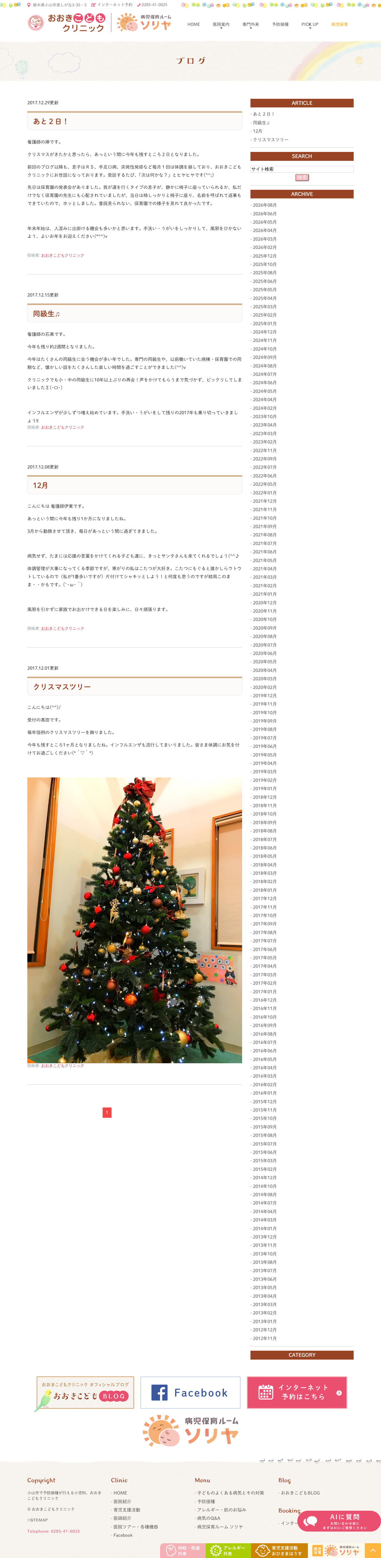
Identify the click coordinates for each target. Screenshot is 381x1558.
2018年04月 (265, 865)
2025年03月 (265, 306)
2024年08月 (265, 366)
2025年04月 (265, 298)
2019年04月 (265, 763)
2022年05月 (265, 484)
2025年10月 (265, 264)
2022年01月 (265, 493)
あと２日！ (51, 121)
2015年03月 (265, 1160)
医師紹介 (122, 1518)
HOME (120, 1493)
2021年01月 (265, 594)
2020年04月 (265, 670)
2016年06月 (265, 1050)
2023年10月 (265, 416)
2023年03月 (265, 433)
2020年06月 (265, 653)
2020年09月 (265, 628)
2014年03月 (265, 1220)
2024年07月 (265, 374)
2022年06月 (265, 476)
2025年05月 (265, 289)
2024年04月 (265, 399)
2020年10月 (265, 619)
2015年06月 (265, 1152)
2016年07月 (265, 1042)
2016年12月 (265, 1000)
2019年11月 (265, 704)
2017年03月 (265, 975)
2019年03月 (265, 771)
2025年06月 (265, 281)
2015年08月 (265, 1135)
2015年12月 (265, 1101)
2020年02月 (265, 687)
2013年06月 (265, 1279)
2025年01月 (265, 323)
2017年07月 (265, 941)
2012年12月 (265, 1330)
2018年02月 (265, 881)
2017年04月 (265, 966)
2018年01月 (265, 890)
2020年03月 (265, 678)
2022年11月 (265, 450)
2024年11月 (265, 340)
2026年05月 (265, 222)
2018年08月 (265, 831)
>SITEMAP (37, 1520)
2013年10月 (265, 1254)
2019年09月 (265, 721)
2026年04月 (265, 230)
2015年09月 (265, 1127)
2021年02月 (265, 586)
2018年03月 (265, 873)
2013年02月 (265, 1313)
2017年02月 (265, 983)
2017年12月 (265, 898)
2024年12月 (265, 332)
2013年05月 (265, 1287)
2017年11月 (265, 907)
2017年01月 (265, 992)
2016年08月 (265, 1034)
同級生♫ (46, 313)
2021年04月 (265, 569)
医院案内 (221, 24)
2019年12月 (265, 695)
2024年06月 (265, 382)
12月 (41, 485)
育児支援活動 (127, 1510)
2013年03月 (265, 1304)
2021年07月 (265, 543)
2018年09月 (265, 822)
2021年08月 (265, 535)
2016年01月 (265, 1093)
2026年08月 (265, 205)
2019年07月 (265, 738)
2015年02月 (265, 1169)
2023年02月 (265, 442)
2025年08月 (265, 272)
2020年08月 (265, 636)
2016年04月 (265, 1067)
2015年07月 (265, 1144)
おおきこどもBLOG (300, 1493)
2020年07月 (265, 645)
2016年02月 (265, 1084)
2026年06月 (265, 213)
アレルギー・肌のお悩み (221, 1510)
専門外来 (250, 24)
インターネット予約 (114, 5)
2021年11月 (265, 509)
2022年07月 (265, 467)
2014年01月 (265, 1228)
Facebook (123, 1535)
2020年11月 (265, 611)
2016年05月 (265, 1059)
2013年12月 (265, 1237)
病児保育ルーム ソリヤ (220, 1527)
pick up (310, 24)
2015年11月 (265, 1110)
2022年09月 (265, 459)
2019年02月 (265, 780)
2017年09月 (265, 924)
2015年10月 (265, 1118)
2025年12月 (265, 256)
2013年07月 (265, 1270)
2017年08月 (265, 932)
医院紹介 (122, 1501)
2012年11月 (265, 1338)
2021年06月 (265, 552)
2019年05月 (265, 755)
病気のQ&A (208, 1518)
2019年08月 (265, 729)
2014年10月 (265, 1186)
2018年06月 (265, 848)
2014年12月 (265, 1177)
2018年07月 (265, 839)
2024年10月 (265, 349)
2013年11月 (265, 1245)
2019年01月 (265, 788)
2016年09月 (265, 1025)
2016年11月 (265, 1008)
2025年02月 (265, 315)
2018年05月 (265, 856)
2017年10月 (265, 915)
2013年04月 (265, 1296)
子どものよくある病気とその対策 (230, 1493)
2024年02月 (265, 408)
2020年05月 (265, 661)
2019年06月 (265, 746)
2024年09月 (265, 357)
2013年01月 (265, 1321)
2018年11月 (265, 805)
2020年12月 (265, 602)
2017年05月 (265, 958)
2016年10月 (265, 1017)
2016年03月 (265, 1076)
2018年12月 (265, 797)
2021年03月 (265, 577)
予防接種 (280, 24)
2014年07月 (265, 1203)
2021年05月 (265, 560)
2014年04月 (265, 1211)
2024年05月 (265, 391)
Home (193, 24)
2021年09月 (265, 526)
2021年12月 (265, 501)
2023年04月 (265, 425)
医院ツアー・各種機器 (136, 1527)
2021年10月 (265, 518)
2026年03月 (265, 239)
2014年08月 (265, 1194)
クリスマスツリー (62, 686)
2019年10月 (265, 712)
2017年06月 (265, 949)
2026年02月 (265, 247)
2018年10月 (265, 814)
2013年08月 (265, 1262)
